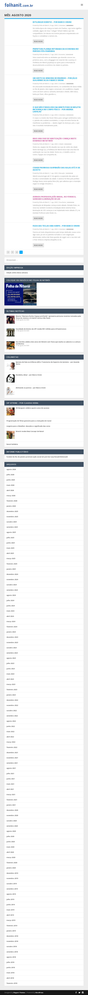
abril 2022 (10, 737)
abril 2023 (10, 679)
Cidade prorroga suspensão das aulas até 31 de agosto (56, 168)
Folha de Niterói (44, 25)
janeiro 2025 (11, 569)
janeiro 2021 (11, 805)
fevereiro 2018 (12, 983)
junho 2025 (11, 543)
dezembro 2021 (12, 752)
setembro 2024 (12, 590)
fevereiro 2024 (12, 627)
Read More (38, 41)
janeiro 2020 (11, 868)
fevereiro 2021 (12, 800)
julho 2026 (10, 475)
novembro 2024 (12, 579)
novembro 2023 (12, 642)
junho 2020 (11, 842)
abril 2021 (10, 789)
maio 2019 (10, 910)
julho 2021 (10, 773)
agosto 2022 (11, 721)
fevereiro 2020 (12, 863)
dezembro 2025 (12, 511)
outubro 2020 (12, 821)
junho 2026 (11, 480)
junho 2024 (11, 606)
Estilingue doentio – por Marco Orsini (52, 22)
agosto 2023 (11, 658)
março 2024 (11, 621)
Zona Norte (62, 202)
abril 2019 (10, 915)
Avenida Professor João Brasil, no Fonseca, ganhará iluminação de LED (54, 198)
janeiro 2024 (11, 632)
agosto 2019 (11, 894)
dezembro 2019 (12, 873)
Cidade (61, 144)
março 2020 (11, 857)
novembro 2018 (12, 941)
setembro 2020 (12, 826)
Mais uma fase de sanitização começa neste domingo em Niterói (54, 139)
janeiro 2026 (11, 506)
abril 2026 (10, 490)
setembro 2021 (12, 763)
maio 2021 (10, 784)
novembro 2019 (12, 878)
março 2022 (11, 742)
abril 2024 (10, 616)
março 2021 (11, 794)
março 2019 (11, 920)
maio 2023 (10, 674)
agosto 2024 (11, 595)
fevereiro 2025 (12, 564)
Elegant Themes (19, 993)
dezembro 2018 (12, 936)
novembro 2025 (12, 517)
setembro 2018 (12, 952)
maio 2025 (10, 548)
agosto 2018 (11, 957)
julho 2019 (10, 899)
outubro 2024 (12, 585)
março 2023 (11, 684)
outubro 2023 (12, 648)
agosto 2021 (11, 768)
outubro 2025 (12, 522)
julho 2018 (10, 962)
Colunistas (62, 25)
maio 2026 (10, 485)
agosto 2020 (11, 831)
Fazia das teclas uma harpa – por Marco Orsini (56, 226)
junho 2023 (11, 669)
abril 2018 (10, 978)
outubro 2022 (12, 711)
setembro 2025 (12, 527)
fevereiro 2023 (12, 690)
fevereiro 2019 (12, 926)
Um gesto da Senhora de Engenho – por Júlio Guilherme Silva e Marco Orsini (55, 79)
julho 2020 (10, 836)
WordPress (39, 993)
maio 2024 (10, 611)
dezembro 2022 (12, 700)
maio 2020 (10, 847)
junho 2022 (11, 726)
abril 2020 (10, 852)
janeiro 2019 (11, 931)
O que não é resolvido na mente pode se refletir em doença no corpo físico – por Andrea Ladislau (57, 109)
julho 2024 (10, 600)
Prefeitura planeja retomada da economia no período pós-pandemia (56, 50)
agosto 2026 (11, 469)
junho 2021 (11, 779)
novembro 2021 (12, 758)
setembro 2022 (12, 716)
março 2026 (11, 496)
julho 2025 (10, 538)
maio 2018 (10, 973)
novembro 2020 (12, 815)
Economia (62, 54)
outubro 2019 (12, 884)
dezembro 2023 (12, 637)
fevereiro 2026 (12, 501)
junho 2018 (11, 967)
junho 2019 (11, 905)
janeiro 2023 (11, 695)
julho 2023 (10, 663)
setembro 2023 (12, 653)
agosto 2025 (11, 532)
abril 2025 (10, 553)
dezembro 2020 (12, 810)
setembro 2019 (12, 889)
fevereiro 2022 (12, 747)
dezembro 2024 (12, 574)
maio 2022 (10, 732)
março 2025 (11, 558)
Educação (62, 173)
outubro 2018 (12, 946)
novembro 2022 (12, 705)
